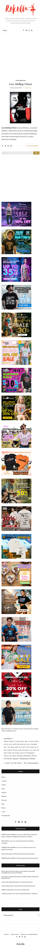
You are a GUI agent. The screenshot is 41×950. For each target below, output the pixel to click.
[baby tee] (16, 435)
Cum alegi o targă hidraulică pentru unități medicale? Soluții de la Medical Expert (20, 877)
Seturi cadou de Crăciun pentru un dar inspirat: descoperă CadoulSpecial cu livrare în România (18, 872)
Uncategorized (20, 80)
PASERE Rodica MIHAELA (8, 834)
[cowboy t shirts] (16, 518)
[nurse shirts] (16, 574)
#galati (15, 758)
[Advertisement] (20, 55)
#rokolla (31, 758)
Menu (5, 30)
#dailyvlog (23, 758)
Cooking (3, 781)
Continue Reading (32, 145)
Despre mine (15, 934)
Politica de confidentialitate (29, 934)
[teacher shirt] (16, 352)
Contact (6, 934)
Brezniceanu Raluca (7, 854)
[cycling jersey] (16, 491)
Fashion (3, 785)
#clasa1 (20, 756)
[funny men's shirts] (16, 297)
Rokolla (20, 944)
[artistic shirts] (16, 269)
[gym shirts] (16, 601)
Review (3, 808)
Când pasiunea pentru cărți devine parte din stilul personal (18, 886)
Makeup (3, 796)
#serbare (27, 756)
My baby (4, 800)
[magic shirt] (16, 214)
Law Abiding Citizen (20, 84)
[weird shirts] (16, 380)
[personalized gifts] (16, 684)
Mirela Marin (5, 841)
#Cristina (8, 758)
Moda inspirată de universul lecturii (24, 854)
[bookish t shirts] (16, 408)
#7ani (34, 756)
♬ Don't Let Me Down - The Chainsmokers (21, 763)
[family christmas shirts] (16, 463)
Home (3, 788)
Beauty (3, 777)
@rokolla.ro (8, 738)
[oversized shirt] (16, 325)
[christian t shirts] (16, 712)
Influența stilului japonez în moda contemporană (15, 890)
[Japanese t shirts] (16, 657)
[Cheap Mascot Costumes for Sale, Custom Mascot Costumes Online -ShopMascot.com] (20, 730)
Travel (3, 811)
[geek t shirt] (16, 242)
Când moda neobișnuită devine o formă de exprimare (17, 882)
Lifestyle (3, 792)
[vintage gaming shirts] (16, 629)
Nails (2, 804)
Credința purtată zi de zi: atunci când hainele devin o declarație (19, 893)
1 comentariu (27, 88)
